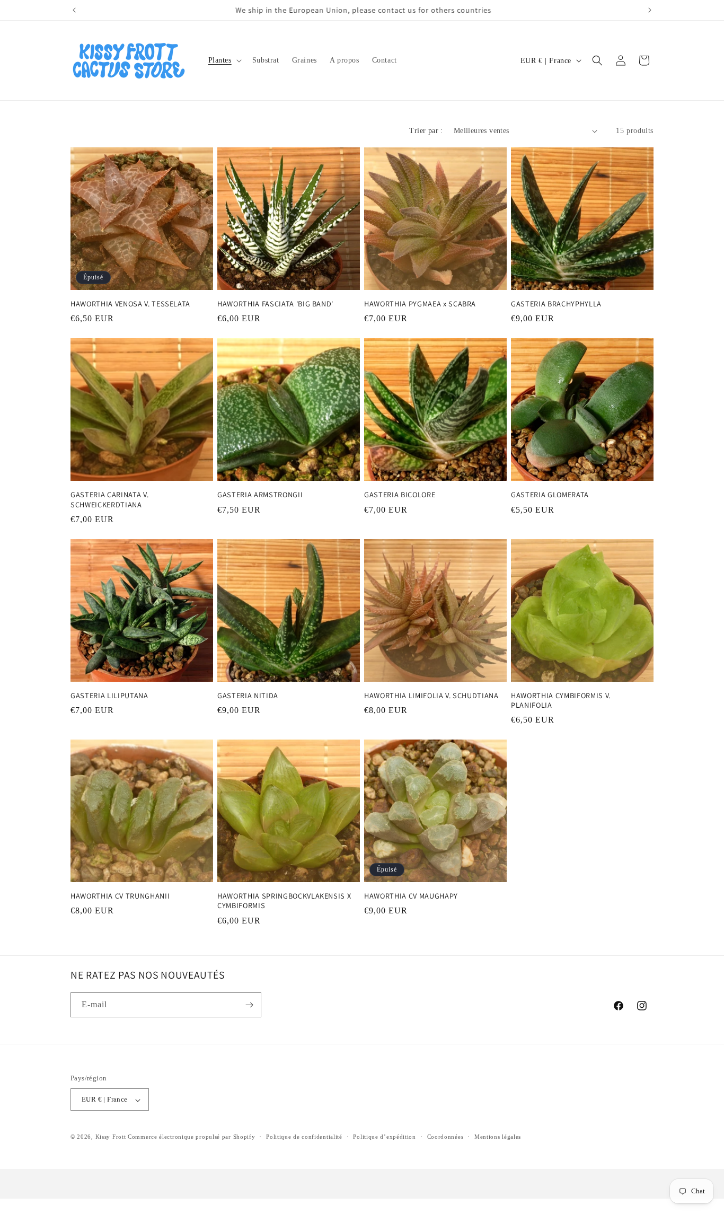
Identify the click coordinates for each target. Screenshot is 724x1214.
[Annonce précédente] (74, 10)
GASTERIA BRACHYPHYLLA (556, 304)
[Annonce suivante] (649, 10)
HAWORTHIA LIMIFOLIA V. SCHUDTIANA (431, 695)
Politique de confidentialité (304, 1137)
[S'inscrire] (249, 1004)
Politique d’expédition (384, 1137)
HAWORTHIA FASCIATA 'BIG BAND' (275, 304)
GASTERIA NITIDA (247, 695)
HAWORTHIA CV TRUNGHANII (120, 896)
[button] (224, 60)
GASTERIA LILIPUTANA (109, 695)
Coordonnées (445, 1137)
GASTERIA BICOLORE (399, 494)
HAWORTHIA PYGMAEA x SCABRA (420, 304)
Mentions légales (497, 1137)
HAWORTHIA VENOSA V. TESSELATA (130, 304)
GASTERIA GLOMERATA (550, 494)
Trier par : (426, 131)
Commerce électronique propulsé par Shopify (191, 1137)
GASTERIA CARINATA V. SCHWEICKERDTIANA (109, 499)
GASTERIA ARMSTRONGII (260, 494)
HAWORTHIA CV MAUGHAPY (411, 896)
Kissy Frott (110, 1137)
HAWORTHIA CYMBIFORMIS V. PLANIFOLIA (561, 700)
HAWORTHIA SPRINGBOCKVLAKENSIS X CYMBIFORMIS (284, 900)
